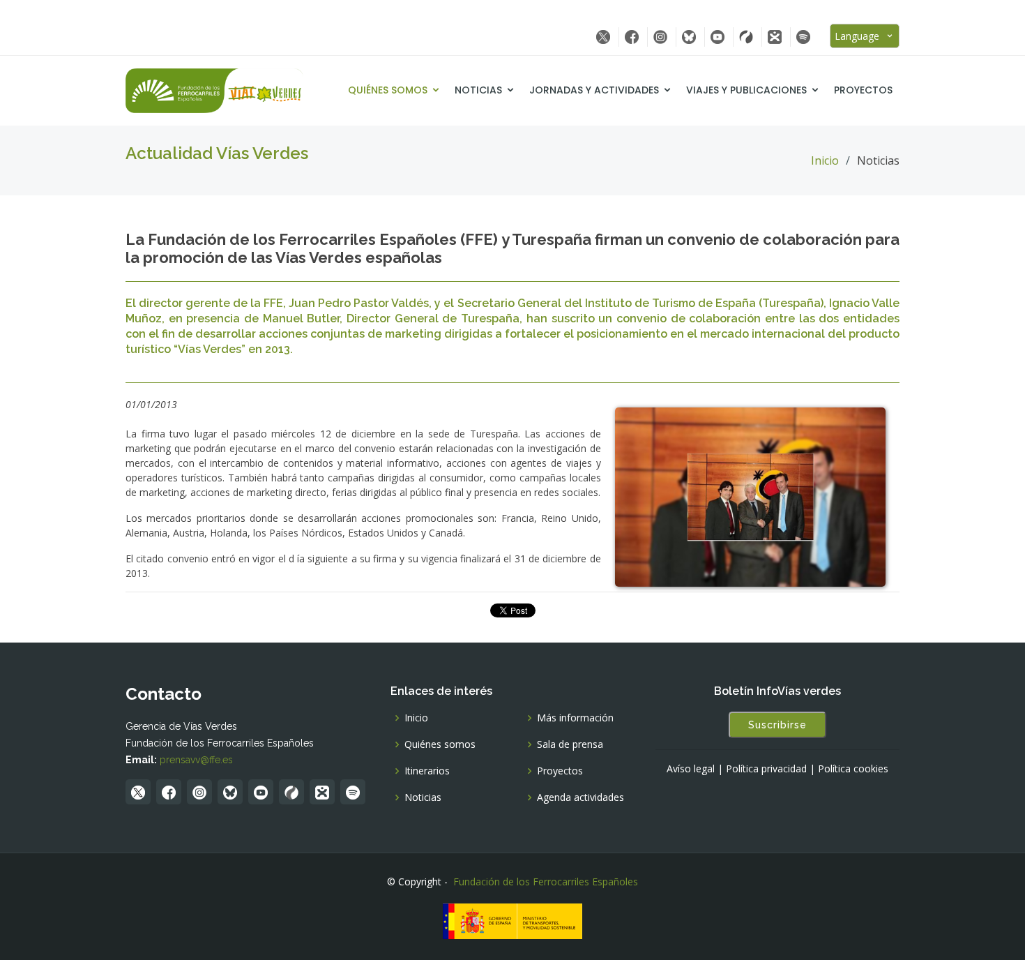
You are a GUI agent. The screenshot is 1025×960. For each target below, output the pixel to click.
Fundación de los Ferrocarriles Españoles (545, 881)
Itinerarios (427, 771)
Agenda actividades (580, 797)
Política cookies (853, 769)
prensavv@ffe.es (196, 759)
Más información (575, 718)
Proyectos (863, 90)
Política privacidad (766, 769)
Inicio (825, 160)
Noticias (478, 90)
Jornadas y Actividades (594, 90)
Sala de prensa (570, 744)
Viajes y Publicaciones (746, 90)
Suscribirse (777, 724)
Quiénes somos (387, 90)
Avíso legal (691, 769)
